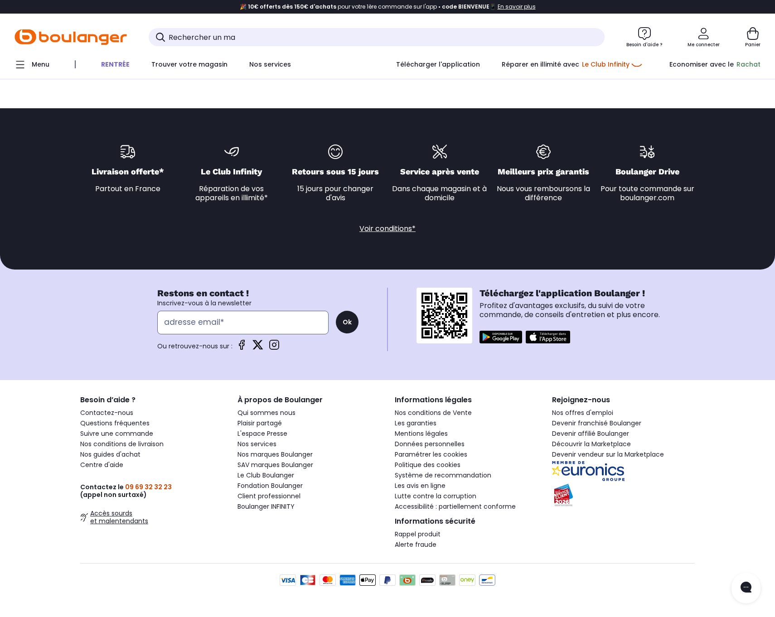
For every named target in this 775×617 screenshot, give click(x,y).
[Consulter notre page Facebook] (241, 347)
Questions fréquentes (115, 423)
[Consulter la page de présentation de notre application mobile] (501, 337)
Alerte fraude (415, 544)
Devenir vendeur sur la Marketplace (608, 454)
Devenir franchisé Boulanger (596, 423)
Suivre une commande (116, 433)
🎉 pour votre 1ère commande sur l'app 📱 (388, 7)
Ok (347, 322)
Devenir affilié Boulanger (590, 433)
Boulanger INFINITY (266, 506)
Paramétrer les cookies (431, 454)
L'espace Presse (262, 433)
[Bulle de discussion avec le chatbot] (745, 588)
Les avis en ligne (420, 485)
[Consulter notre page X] (257, 347)
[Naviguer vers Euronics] (623, 471)
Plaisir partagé (259, 423)
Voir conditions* (387, 228)
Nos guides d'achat (110, 454)
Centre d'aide (101, 464)
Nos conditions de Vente (433, 412)
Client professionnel (268, 496)
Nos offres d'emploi (582, 412)
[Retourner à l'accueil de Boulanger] (71, 37)
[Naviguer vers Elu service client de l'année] (623, 495)
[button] (110, 83)
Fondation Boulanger (270, 485)
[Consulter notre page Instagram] (274, 347)
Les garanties (415, 423)
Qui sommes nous (266, 412)
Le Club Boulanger (265, 475)
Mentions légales (421, 433)
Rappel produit (418, 534)
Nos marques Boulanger (275, 454)
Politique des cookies (427, 464)
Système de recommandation (443, 475)
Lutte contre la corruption (435, 496)
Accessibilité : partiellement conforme (455, 506)
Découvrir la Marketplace (591, 443)
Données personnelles (430, 443)
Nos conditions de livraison (122, 443)
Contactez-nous (106, 412)
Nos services (256, 443)
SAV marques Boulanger (275, 464)
